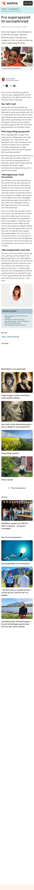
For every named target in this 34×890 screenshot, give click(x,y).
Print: (11, 86)
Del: (4, 86)
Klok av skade (7, 480)
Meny (26, 3)
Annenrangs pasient (10, 453)
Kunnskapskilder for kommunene (15, 563)
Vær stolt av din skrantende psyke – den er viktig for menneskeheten (16, 425)
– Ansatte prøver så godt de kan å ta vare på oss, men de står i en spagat (16, 592)
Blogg (4, 337)
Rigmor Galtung (9, 316)
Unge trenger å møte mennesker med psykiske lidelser (15, 396)
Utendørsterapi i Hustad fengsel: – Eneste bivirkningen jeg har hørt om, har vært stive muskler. (16, 624)
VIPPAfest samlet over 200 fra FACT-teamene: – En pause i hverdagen (14, 526)
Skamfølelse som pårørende (13, 369)
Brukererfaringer (13, 337)
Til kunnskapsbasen (18, 488)
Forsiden (3, 9)
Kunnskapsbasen (14, 9)
